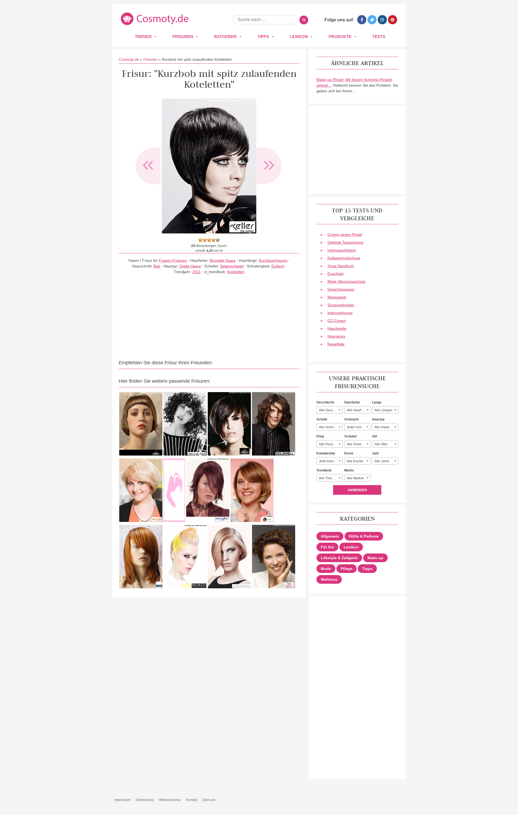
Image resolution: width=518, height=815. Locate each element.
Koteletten (235, 272)
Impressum (122, 800)
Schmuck (351, 419)
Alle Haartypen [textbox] (385, 427)
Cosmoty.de (129, 59)
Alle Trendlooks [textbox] (330, 478)
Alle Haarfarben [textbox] (358, 410)
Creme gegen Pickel (345, 234)
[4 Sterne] (213, 240)
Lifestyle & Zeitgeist (339, 558)
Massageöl (337, 297)
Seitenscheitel (232, 266)
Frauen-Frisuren (173, 260)
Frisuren (182, 36)
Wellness (329, 579)
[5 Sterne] (218, 240)
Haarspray (336, 336)
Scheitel (350, 436)
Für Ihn (327, 547)
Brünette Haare (223, 260)
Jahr (375, 453)
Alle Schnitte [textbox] (328, 427)
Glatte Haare (190, 266)
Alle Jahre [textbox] (381, 461)
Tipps (263, 36)
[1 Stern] (200, 240)
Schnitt (321, 419)
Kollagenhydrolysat (344, 258)
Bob (157, 266)
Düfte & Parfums (364, 536)
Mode (326, 568)
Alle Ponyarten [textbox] (329, 444)
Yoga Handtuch (341, 266)
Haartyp (378, 419)
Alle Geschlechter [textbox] (330, 410)
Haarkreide (337, 328)
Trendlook (324, 470)
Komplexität (325, 453)
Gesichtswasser (341, 289)
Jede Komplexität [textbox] (330, 461)
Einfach (277, 266)
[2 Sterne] (205, 240)
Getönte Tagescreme (345, 242)
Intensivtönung (340, 313)
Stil (374, 436)
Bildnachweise (170, 800)
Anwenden (357, 490)
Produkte (340, 36)
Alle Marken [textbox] (355, 478)
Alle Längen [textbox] (383, 410)
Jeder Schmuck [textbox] (358, 427)
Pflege (346, 568)
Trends (143, 36)
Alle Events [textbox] (355, 461)
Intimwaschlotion (342, 250)
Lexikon (299, 36)
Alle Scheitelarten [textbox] (358, 444)
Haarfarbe (352, 402)
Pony (320, 436)
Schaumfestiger (341, 305)
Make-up (375, 558)
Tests (378, 36)
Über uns (209, 800)
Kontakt (191, 800)
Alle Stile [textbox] (380, 444)
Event (348, 453)
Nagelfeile (336, 344)
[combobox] (329, 410)
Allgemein (330, 536)
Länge (376, 402)
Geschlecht (325, 402)
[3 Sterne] (209, 240)
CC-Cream (337, 320)
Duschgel (335, 273)
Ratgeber (225, 36)
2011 (196, 272)
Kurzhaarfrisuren (273, 260)
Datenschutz (145, 800)
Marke (349, 470)
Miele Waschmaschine (347, 281)
